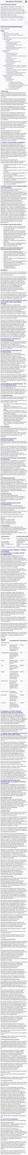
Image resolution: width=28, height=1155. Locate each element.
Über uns (6, 32)
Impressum (24, 95)
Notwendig (4, 19)
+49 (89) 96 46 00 (9, 544)
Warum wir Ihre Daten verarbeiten (11, 33)
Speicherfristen (7, 50)
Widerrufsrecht (10, 60)
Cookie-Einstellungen (6, 615)
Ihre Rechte (6, 51)
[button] (26, 1)
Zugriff (8, 40)
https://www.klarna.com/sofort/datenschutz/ (11, 1032)
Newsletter (9, 78)
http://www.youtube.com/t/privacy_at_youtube (12, 764)
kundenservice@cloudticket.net (8, 547)
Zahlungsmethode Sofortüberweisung (18, 85)
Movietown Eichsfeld (14, 1)
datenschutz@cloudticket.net (13, 435)
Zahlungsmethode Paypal (15, 82)
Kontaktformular (10, 79)
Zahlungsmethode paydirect (16, 86)
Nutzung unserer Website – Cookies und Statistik (15, 65)
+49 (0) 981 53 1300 (9, 520)
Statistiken (20, 19)
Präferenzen (13, 19)
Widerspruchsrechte (11, 58)
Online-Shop (9, 80)
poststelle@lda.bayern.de (10, 523)
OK (25, 22)
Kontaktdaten (10, 64)
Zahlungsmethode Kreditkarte (16, 83)
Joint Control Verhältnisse (13, 89)
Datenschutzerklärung (6, 16)
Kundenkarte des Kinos (15, 87)
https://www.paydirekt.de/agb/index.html (10, 1074)
